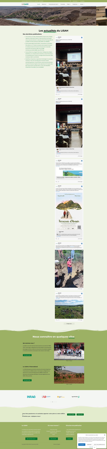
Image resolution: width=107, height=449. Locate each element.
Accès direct (75, 1)
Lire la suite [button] (59, 91)
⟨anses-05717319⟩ (40, 50)
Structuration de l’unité (53, 4)
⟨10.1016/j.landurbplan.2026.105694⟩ (36, 41)
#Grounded (72, 246)
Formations (63, 4)
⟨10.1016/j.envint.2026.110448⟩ (31, 50)
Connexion (82, 1)
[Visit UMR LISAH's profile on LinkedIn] (57, 37)
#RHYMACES (58, 41)
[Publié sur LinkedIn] (81, 37)
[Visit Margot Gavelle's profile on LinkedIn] (58, 232)
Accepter (81, 444)
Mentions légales (57, 444)
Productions (75, 4)
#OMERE (57, 297)
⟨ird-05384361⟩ (41, 67)
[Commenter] (59, 94)
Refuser (89, 444)
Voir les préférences (99, 444)
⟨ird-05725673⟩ (36, 57)
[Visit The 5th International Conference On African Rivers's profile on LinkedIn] (58, 88)
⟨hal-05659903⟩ (47, 41)
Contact (81, 4)
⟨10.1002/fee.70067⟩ (29, 57)
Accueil (38, 4)
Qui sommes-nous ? (31, 438)
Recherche (44, 4)
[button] (104, 435)
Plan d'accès (53, 438)
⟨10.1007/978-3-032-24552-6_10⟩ (32, 67)
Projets (68, 4)
